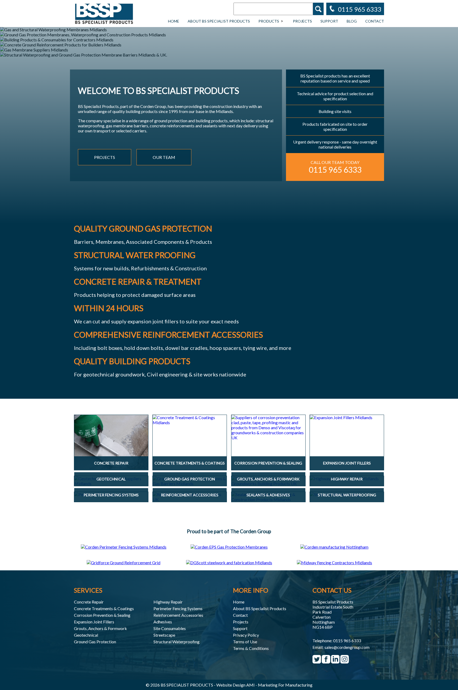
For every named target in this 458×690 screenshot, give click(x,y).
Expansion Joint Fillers (94, 621)
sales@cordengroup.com (346, 647)
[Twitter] (316, 661)
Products (268, 21)
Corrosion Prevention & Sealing (102, 615)
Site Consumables (169, 628)
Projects (302, 21)
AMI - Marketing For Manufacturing (279, 684)
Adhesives (162, 621)
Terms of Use (245, 641)
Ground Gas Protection (95, 641)
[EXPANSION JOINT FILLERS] (347, 417)
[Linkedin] (335, 661)
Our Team (164, 157)
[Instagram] (344, 661)
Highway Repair (168, 601)
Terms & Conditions (251, 648)
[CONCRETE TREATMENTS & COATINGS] (190, 420)
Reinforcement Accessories (178, 615)
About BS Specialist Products (219, 21)
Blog (352, 21)
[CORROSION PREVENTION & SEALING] (268, 427)
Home (173, 21)
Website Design (230, 684)
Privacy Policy (246, 634)
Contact (374, 21)
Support (329, 21)
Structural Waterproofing (176, 641)
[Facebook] (326, 661)
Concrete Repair (89, 601)
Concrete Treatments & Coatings (104, 608)
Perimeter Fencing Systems (177, 608)
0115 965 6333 (347, 640)
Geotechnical (86, 634)
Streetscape (164, 634)
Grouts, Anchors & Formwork (100, 628)
